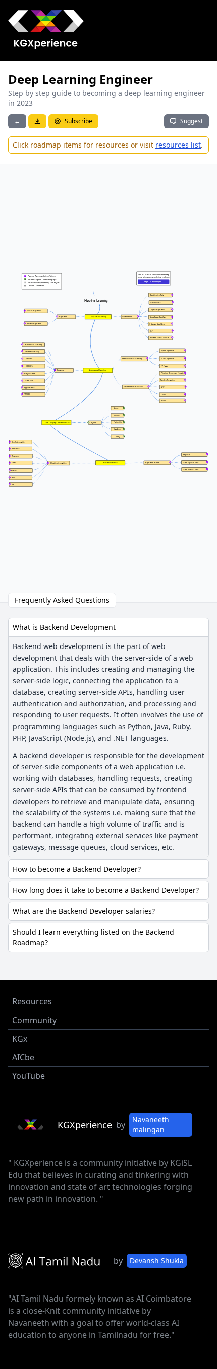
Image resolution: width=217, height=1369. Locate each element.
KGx (19, 1038)
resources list (178, 145)
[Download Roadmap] (37, 121)
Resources (32, 1001)
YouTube (28, 1076)
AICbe (23, 1057)
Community (34, 1020)
